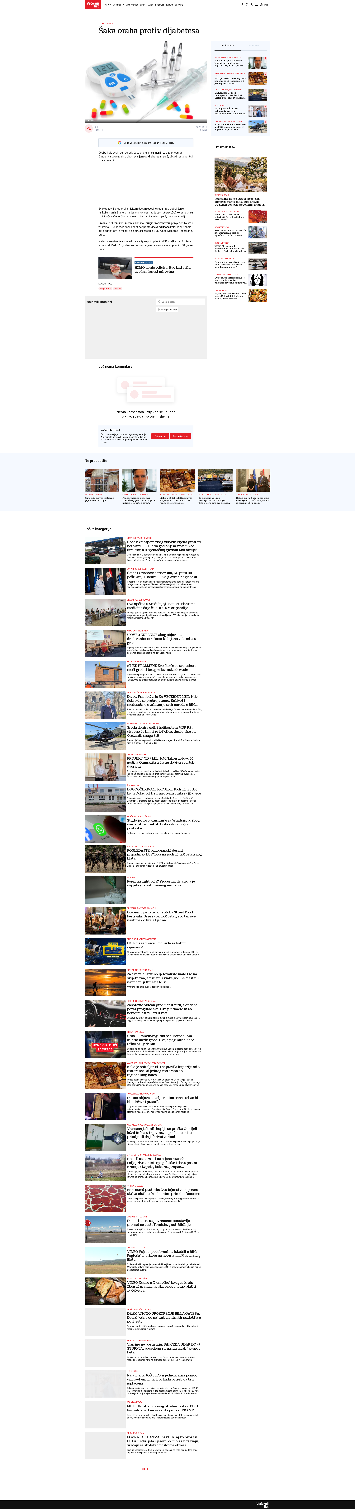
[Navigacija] (256, 4)
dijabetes (106, 288)
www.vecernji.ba (93, 4)
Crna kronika (132, 4)
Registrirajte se (180, 436)
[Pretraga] (247, 4)
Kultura (169, 4)
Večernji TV (118, 4)
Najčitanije (227, 46)
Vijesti (108, 4)
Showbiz (179, 4)
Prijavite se (160, 436)
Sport (142, 4)
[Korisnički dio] (251, 4)
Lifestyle (159, 4)
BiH (266, 4)
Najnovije (253, 46)
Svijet (150, 4)
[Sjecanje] (242, 4)
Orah (118, 288)
